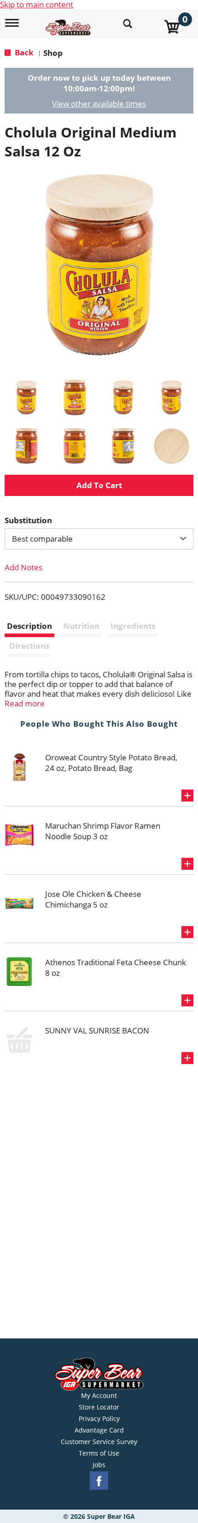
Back (23, 52)
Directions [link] (29, 645)
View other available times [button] (99, 103)
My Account (99, 1395)
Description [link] (29, 626)
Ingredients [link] (133, 626)
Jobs (99, 1465)
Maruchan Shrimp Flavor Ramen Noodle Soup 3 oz (102, 831)
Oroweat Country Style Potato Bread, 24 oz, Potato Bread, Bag (111, 762)
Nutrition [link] (81, 626)
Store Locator (99, 1407)
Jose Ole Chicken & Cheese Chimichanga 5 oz (93, 899)
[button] (26, 397)
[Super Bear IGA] (69, 22)
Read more (25, 703)
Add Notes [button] (23, 567)
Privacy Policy (99, 1418)
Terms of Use (99, 1453)
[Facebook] (99, 1480)
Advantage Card (99, 1430)
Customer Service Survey (99, 1441)
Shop (53, 53)
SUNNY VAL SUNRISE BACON (97, 1030)
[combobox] (99, 539)
